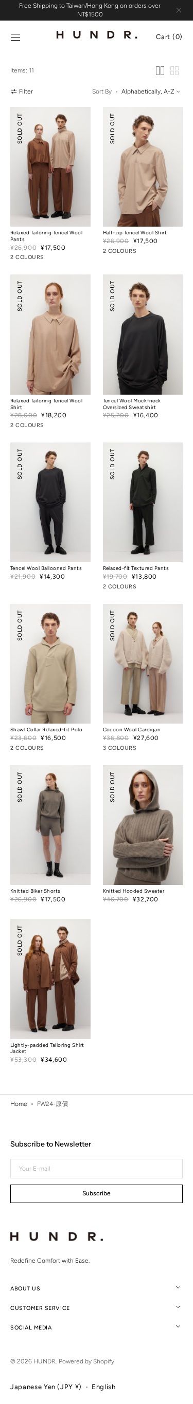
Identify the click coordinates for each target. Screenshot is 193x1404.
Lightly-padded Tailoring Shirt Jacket (47, 1048)
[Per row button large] (160, 70)
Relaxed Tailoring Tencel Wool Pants (46, 236)
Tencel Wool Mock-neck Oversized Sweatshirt (132, 404)
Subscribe (96, 1193)
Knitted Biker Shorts (35, 891)
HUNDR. (44, 1361)
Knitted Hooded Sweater (134, 891)
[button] (15, 37)
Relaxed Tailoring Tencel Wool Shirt (46, 404)
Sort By (102, 91)
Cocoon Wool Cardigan (132, 729)
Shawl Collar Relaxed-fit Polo (46, 729)
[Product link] (50, 186)
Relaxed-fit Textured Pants (136, 568)
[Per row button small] (174, 70)
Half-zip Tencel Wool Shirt (135, 232)
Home (18, 1103)
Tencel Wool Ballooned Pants (46, 568)
